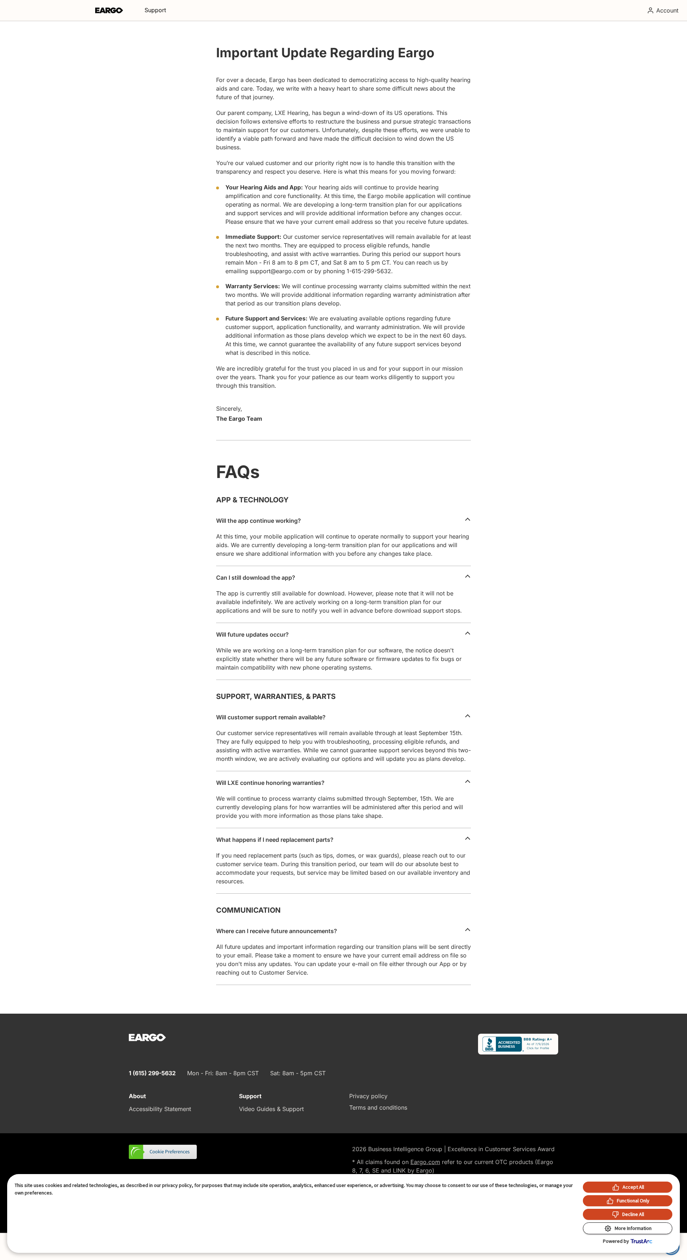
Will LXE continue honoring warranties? (270, 782)
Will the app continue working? (258, 520)
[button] (163, 1152)
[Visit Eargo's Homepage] (109, 10)
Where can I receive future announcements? (276, 931)
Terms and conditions (378, 1107)
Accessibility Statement (160, 1108)
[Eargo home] (147, 1037)
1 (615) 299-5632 (152, 1073)
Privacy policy (368, 1096)
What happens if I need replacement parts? (274, 839)
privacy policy (177, 1185)
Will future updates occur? (252, 634)
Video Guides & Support (271, 1108)
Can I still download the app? (255, 577)
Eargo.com (425, 1161)
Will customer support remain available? (271, 717)
